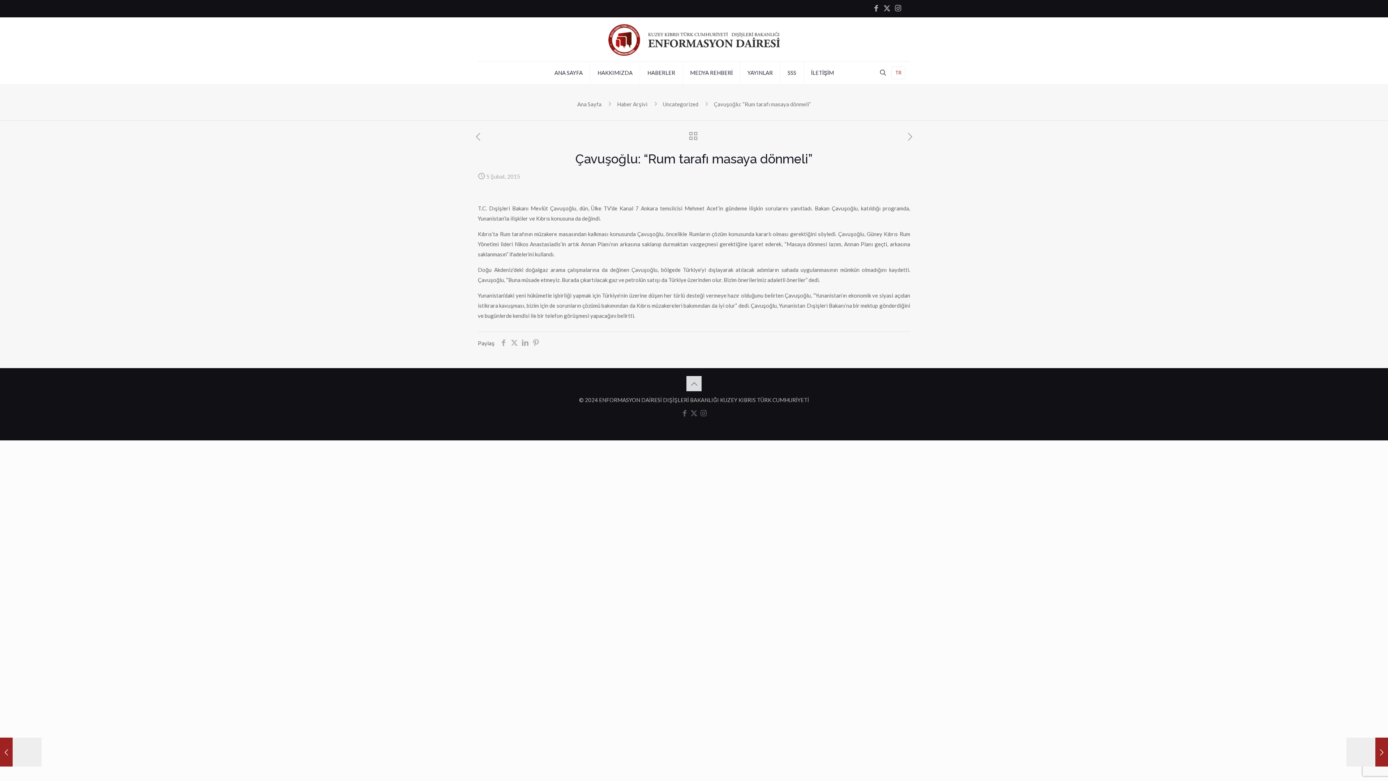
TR (898, 73)
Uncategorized (680, 104)
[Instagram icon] (897, 8)
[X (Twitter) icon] (887, 8)
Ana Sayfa (589, 104)
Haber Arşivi (632, 104)
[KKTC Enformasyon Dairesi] (694, 39)
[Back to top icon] (694, 383)
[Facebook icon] (876, 8)
